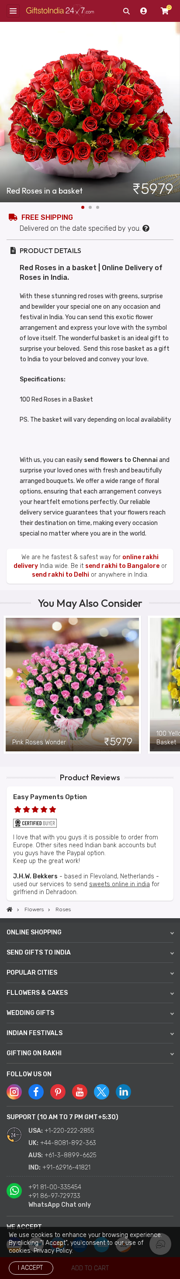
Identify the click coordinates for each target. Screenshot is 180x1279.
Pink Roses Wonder (39, 742)
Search (126, 11)
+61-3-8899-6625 (71, 1155)
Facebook (36, 1091)
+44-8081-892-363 (68, 1143)
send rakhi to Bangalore (122, 566)
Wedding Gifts (30, 1013)
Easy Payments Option (50, 797)
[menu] (13, 11)
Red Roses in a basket (45, 191)
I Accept (30, 1268)
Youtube (79, 1091)
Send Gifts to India (39, 952)
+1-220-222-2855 (69, 1131)
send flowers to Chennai (121, 460)
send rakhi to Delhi (60, 574)
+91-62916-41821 (66, 1167)
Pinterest (58, 1091)
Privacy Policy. (53, 1250)
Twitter (101, 1091)
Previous (6, 684)
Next (173, 112)
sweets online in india (119, 884)
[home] (10, 909)
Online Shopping (34, 932)
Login (143, 11)
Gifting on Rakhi (34, 1053)
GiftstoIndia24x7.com (60, 11)
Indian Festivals (34, 1033)
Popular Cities (32, 972)
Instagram (14, 1091)
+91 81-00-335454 (54, 1187)
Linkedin (123, 1091)
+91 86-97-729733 (54, 1196)
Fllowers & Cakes (37, 993)
